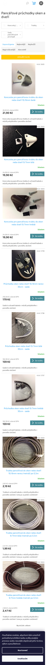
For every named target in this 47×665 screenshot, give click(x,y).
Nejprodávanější (9, 49)
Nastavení (22, 650)
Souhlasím (22, 658)
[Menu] (41, 3)
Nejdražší (31, 44)
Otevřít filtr (23, 57)
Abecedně (22, 49)
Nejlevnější (21, 44)
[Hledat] (27, 3)
